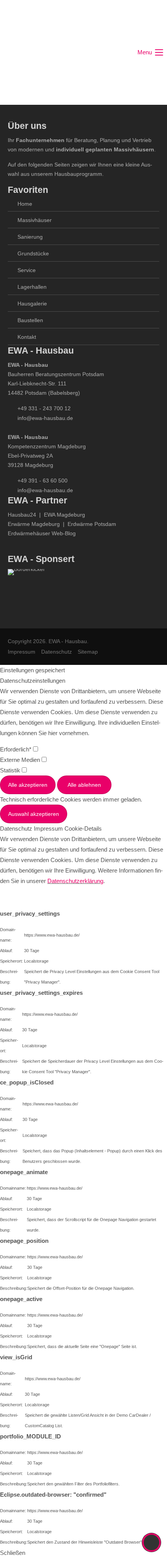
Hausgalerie (32, 303)
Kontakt (26, 337)
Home (24, 204)
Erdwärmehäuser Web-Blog (42, 533)
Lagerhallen (32, 287)
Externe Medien (21, 759)
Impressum (21, 652)
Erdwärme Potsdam (92, 524)
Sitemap (88, 652)
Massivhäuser (34, 220)
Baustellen (30, 320)
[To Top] (151, 1542)
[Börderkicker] (26, 591)
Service (26, 270)
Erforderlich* (16, 749)
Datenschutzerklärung (75, 881)
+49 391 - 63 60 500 (42, 480)
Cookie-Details (83, 828)
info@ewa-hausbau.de (45, 418)
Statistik (11, 770)
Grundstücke (33, 253)
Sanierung (30, 237)
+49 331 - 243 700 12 (44, 408)
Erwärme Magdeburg (34, 524)
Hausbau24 (22, 515)
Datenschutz (56, 652)
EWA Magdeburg (64, 515)
